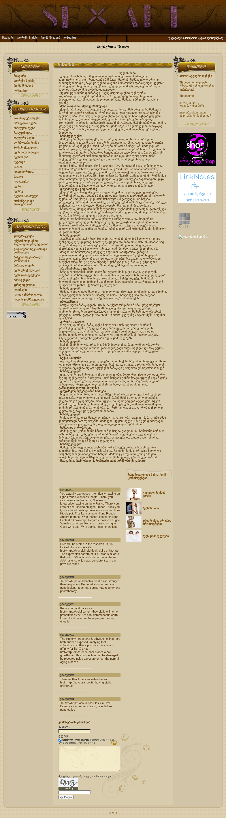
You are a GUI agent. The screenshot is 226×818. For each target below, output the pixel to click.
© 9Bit (113, 813)
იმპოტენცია (22, 280)
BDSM (18, 167)
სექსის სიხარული (26, 196)
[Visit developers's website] (184, 227)
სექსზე (18, 191)
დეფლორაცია (24, 171)
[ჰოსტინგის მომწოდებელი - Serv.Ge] (193, 236)
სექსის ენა (21, 157)
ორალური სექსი (25, 123)
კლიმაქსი (21, 289)
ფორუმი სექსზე (27, 37)
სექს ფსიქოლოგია (27, 270)
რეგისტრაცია (106, 46)
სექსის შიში (151, 508)
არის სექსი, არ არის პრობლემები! (157, 522)
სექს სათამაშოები (26, 152)
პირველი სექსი (24, 265)
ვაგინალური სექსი (27, 118)
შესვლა (124, 46)
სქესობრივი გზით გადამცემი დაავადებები (31, 242)
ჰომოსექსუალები (26, 147)
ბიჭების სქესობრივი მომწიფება (28, 259)
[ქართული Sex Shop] (197, 164)
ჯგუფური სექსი (24, 137)
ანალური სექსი (24, 128)
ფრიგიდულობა (25, 285)
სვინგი (18, 186)
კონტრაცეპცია (24, 236)
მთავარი (8, 37)
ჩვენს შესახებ (50, 37)
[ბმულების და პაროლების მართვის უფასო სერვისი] (197, 202)
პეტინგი (19, 162)
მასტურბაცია (23, 133)
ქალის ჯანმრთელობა (29, 299)
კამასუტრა (21, 181)
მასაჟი (18, 176)
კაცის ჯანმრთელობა (28, 294)
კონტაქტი (70, 37)
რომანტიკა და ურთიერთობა (24, 202)
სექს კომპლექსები (27, 275)
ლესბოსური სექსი (26, 142)
